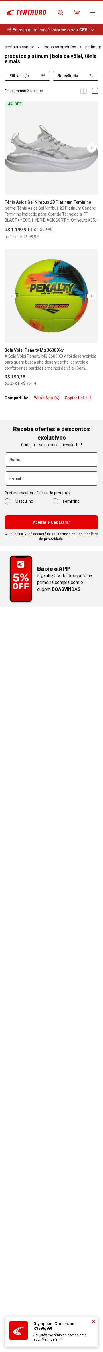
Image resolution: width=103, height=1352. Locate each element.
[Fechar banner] (93, 1321)
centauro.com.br (19, 47)
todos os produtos (59, 47)
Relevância (68, 75)
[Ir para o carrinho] (77, 12)
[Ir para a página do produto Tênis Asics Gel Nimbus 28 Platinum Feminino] (51, 148)
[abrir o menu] (93, 12)
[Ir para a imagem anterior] (11, 148)
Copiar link (75, 398)
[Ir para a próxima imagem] (91, 148)
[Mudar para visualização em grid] (83, 90)
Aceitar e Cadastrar (51, 522)
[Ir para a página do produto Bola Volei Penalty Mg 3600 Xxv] (51, 296)
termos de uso (70, 534)
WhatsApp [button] (43, 398)
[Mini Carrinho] (77, 12)
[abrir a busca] (61, 12)
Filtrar (19, 75)
